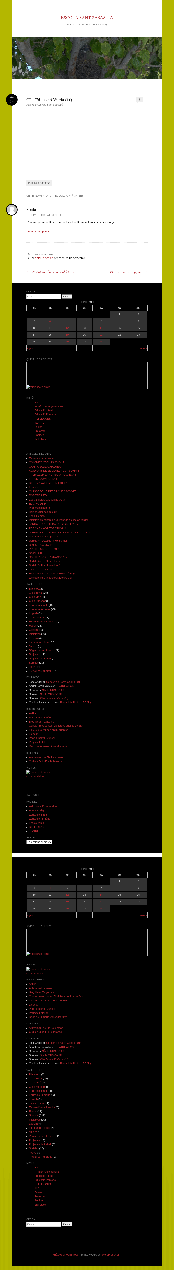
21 (101, 334)
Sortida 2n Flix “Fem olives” (44, 561)
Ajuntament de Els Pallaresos (46, 757)
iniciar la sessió (43, 258)
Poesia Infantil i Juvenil (42, 738)
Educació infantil (44, 410)
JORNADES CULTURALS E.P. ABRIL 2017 (53, 524)
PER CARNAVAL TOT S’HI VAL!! (47, 528)
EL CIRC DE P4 (38, 503)
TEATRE (39, 422)
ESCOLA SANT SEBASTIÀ (87, 17)
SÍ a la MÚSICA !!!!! (53, 690)
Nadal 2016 (36, 553)
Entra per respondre (38, 231)
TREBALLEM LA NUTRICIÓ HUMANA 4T (52, 474)
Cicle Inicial (35, 592)
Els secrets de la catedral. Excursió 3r (50, 577)
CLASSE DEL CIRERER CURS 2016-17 (52, 491)
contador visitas (35, 776)
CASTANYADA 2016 (40, 569)
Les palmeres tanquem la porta (47, 499)
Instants (33, 487)
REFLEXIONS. (43, 418)
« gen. (30, 348)
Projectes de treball (40, 658)
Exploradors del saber (42, 458)
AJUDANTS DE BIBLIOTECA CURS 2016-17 (55, 470)
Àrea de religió (37, 810)
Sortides (39, 435)
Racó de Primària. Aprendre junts (48, 746)
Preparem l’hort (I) (39, 507)
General (45, 182)
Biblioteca (40, 439)
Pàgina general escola (42, 650)
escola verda (36, 617)
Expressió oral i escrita (42, 621)
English (33, 613)
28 (101, 341)
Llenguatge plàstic (39, 642)
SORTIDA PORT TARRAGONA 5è (48, 557)
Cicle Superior (37, 601)
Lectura (33, 638)
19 (67, 334)
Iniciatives (35, 633)
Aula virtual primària (40, 717)
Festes (38, 427)
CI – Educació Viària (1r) (54, 698)
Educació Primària (45, 414)
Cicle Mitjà (35, 596)
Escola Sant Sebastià (50, 104)
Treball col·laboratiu (40, 671)
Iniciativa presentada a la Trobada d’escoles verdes (58, 520)
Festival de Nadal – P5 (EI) (75, 702)
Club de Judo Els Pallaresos (45, 761)
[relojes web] (37, 382)
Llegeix (33, 734)
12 (67, 328)
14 (101, 328)
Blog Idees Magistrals (41, 721)
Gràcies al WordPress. (66, 1254)
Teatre (32, 666)
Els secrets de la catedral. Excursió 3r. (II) (52, 573)
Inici (37, 402)
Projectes (40, 431)
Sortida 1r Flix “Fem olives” (44, 565)
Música (33, 646)
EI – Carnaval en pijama (129, 271)
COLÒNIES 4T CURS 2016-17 (46, 462)
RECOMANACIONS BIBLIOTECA (48, 483)
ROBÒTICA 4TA (38, 495)
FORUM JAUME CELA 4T (44, 479)
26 (67, 341)
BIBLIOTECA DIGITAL (41, 544)
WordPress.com (111, 1254)
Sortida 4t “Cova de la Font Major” (48, 540)
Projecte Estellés (38, 742)
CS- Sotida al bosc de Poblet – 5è (50, 271)
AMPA (32, 713)
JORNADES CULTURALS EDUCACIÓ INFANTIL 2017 (60, 532)
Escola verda (36, 823)
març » (143, 348)
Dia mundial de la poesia (43, 536)
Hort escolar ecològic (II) (43, 512)
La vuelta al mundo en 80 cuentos (48, 729)
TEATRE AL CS (65, 685)
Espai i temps (37, 516)
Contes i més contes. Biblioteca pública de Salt (56, 725)
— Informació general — (49, 406)
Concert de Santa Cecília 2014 (64, 681)
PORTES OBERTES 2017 (44, 548)
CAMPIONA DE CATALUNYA (45, 466)
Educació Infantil (38, 605)
